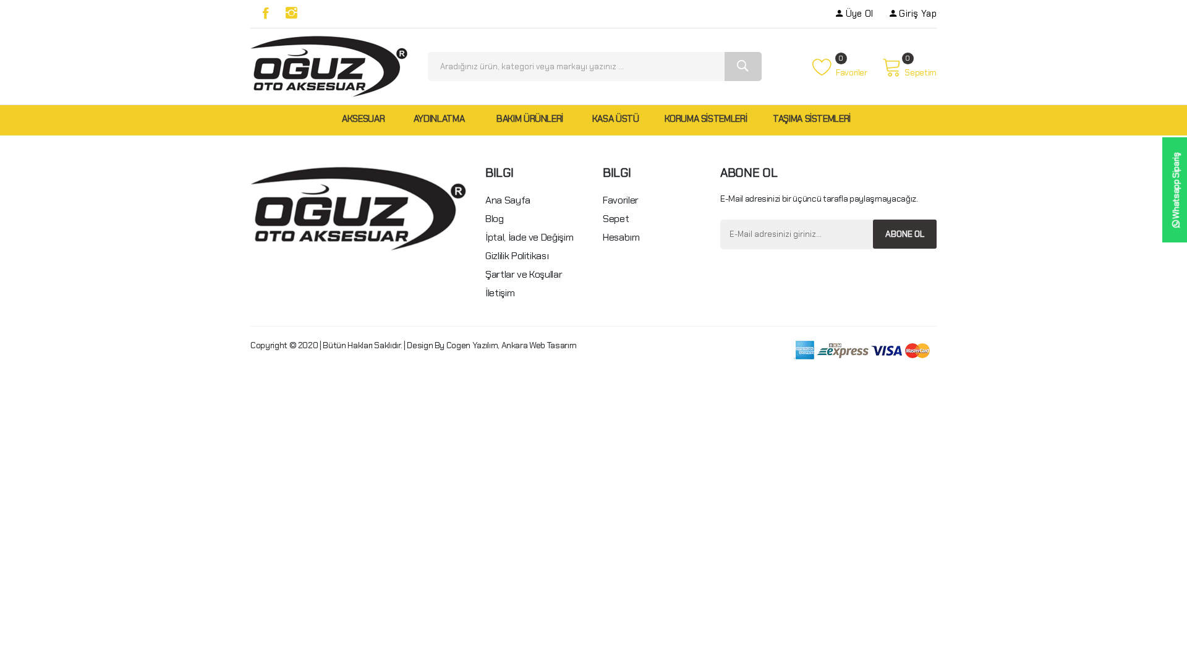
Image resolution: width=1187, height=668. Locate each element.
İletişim (499, 292)
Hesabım (621, 237)
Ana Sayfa (507, 200)
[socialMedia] (265, 13)
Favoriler (850, 72)
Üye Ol (859, 13)
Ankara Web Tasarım (539, 345)
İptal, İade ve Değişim (529, 237)
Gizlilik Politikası (516, 255)
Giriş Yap (918, 13)
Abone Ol (904, 233)
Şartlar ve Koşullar (523, 274)
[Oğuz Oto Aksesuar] (329, 65)
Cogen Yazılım (472, 345)
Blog (494, 218)
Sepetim (920, 72)
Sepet (616, 218)
